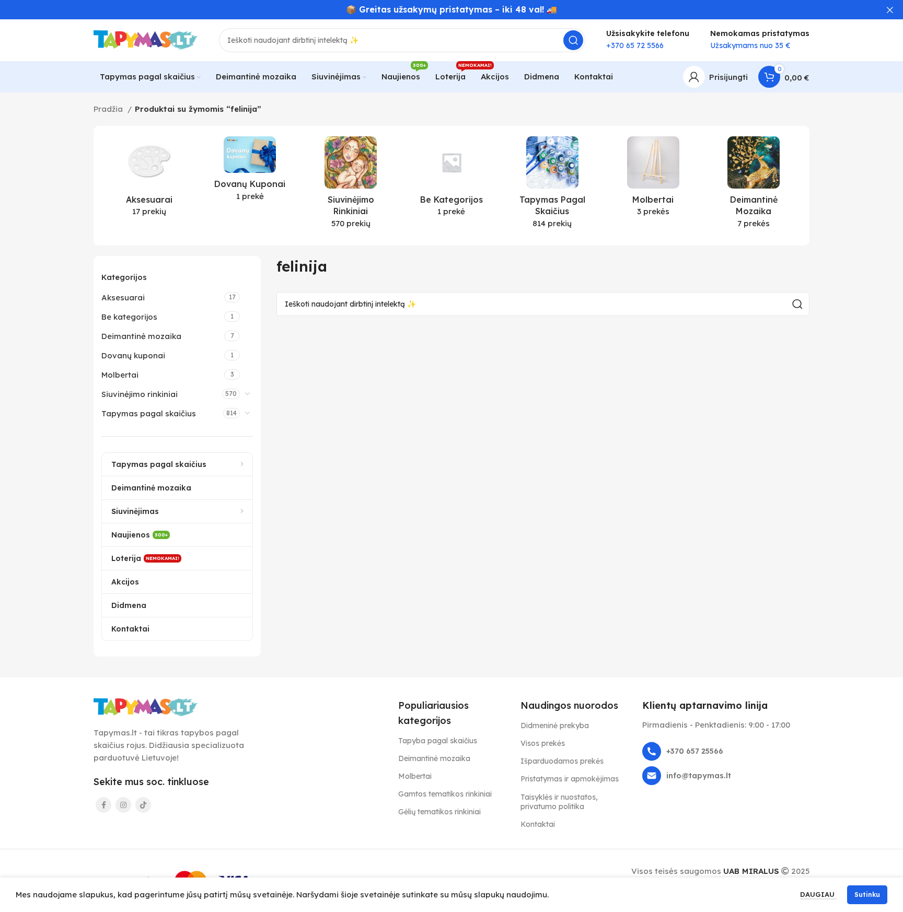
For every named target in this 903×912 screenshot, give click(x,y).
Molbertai (119, 375)
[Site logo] (146, 39)
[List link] (725, 751)
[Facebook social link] (103, 805)
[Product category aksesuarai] (149, 179)
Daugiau (818, 894)
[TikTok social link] (143, 805)
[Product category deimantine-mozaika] (754, 185)
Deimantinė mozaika (141, 336)
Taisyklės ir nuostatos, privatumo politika (559, 801)
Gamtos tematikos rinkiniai (445, 794)
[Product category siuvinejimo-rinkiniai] (351, 185)
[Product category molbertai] (653, 179)
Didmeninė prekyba (554, 725)
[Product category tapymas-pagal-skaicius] (552, 185)
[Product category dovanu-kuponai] (250, 172)
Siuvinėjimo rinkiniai (139, 394)
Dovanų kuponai (133, 355)
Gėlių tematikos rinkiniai (439, 811)
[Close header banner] (890, 9)
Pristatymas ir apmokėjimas (569, 779)
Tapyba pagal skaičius (437, 740)
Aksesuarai (123, 297)
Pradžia (109, 109)
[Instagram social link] (123, 805)
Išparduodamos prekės (562, 761)
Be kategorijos (129, 317)
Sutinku (867, 894)
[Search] (573, 40)
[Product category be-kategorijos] (452, 179)
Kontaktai (537, 824)
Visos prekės (542, 743)
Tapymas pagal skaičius (148, 413)
